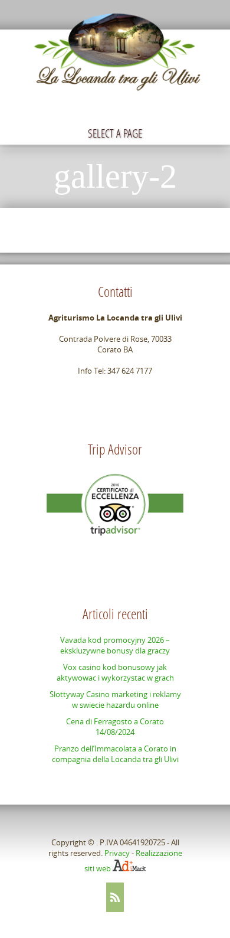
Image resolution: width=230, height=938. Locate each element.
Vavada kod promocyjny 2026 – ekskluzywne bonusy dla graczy (115, 645)
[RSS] (115, 897)
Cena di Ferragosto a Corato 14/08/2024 (115, 726)
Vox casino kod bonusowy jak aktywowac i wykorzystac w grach (115, 672)
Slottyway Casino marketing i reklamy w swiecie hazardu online (115, 699)
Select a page (115, 133)
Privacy (117, 853)
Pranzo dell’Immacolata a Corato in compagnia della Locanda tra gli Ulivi (115, 753)
